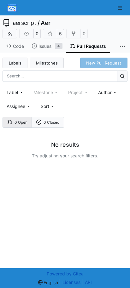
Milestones (47, 62)
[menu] (48, 106)
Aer (45, 23)
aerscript (24, 23)
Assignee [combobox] (16, 106)
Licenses (71, 282)
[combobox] (15, 92)
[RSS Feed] (10, 33)
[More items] (122, 46)
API (88, 282)
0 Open (21, 122)
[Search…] (122, 76)
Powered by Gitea (65, 273)
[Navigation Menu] (120, 8)
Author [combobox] (105, 92)
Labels (15, 62)
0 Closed (51, 122)
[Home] (12, 8)
